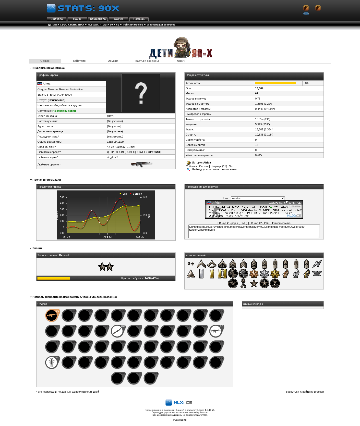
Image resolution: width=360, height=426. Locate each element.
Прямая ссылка (280, 223)
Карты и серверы (147, 60)
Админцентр (180, 420)
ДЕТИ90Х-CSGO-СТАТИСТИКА (66, 24)
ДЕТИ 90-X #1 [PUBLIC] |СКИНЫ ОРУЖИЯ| (134, 151)
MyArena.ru (202, 412)
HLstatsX (93, 24)
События (191, 166)
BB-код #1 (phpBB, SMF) (232, 223)
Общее (44, 60)
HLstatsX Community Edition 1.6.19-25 (195, 410)
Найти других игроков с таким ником (214, 169)
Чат (231, 166)
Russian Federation (71, 89)
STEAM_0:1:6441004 (59, 94)
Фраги (181, 60)
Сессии (203, 166)
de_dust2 (112, 157)
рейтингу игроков (313, 391)
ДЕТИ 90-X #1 (111, 24)
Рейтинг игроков (133, 24)
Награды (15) (219, 166)
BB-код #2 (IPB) (259, 223)
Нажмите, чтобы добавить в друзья (59, 105)
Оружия (113, 60)
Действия (79, 60)
